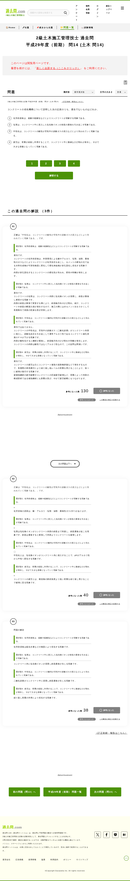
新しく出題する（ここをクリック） (58, 68)
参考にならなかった (87, 400)
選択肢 (66, 92)
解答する (54, 175)
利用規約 (54, 860)
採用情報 (32, 860)
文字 (106, 92)
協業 (43, 860)
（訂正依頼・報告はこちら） (73, 102)
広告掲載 (19, 860)
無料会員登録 (88, 9)
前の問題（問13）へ (24, 792)
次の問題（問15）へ (105, 792)
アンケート (77, 13)
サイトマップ (82, 860)
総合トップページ (109, 9)
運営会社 (6, 860)
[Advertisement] (65, 435)
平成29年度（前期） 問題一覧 (65, 792)
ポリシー (67, 860)
